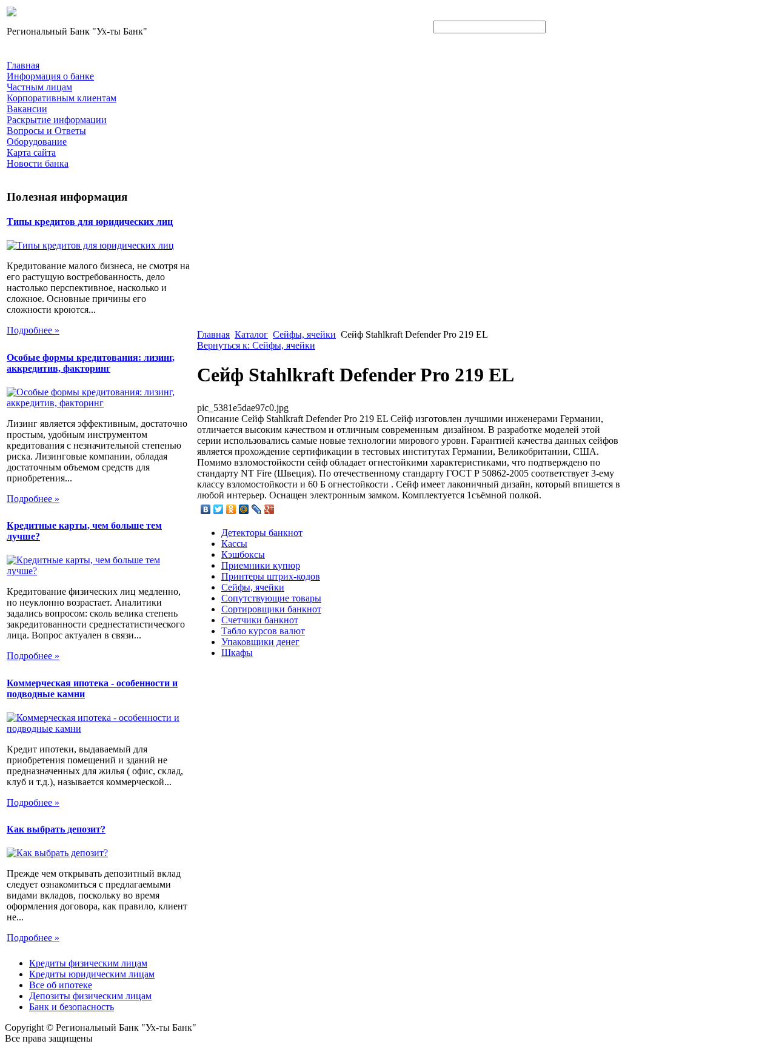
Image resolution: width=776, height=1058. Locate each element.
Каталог (251, 334)
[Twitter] (218, 509)
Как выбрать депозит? (56, 829)
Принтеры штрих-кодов (270, 576)
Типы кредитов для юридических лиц (90, 221)
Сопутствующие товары (271, 598)
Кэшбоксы (243, 554)
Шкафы (237, 653)
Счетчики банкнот (259, 620)
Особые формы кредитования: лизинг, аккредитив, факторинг (91, 362)
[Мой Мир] (244, 509)
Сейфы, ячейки (304, 334)
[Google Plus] (269, 509)
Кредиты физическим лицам (88, 963)
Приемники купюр (260, 565)
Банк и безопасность (71, 1007)
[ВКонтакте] (205, 509)
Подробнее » (33, 330)
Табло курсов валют (263, 631)
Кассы (234, 543)
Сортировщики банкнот (271, 609)
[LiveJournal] (256, 509)
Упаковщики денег (260, 642)
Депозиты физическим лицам (90, 996)
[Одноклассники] (231, 509)
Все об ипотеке (60, 985)
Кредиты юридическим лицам (92, 974)
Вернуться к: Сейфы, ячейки (256, 345)
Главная (213, 334)
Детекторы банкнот (262, 532)
